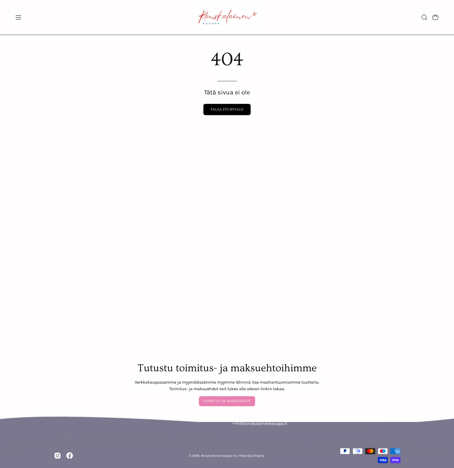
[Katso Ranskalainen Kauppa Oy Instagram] (57, 456)
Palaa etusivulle (227, 109)
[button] (424, 17)
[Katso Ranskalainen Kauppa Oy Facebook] (70, 456)
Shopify (258, 455)
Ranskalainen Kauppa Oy (219, 455)
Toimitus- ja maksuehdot (227, 401)
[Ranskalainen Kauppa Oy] (227, 17)
